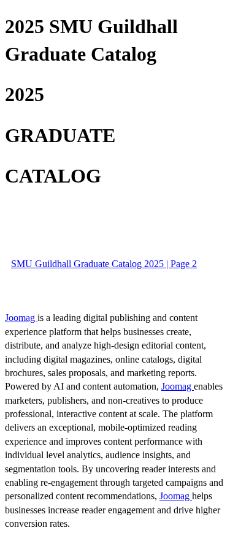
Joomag (21, 317)
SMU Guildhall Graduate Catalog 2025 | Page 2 (104, 264)
